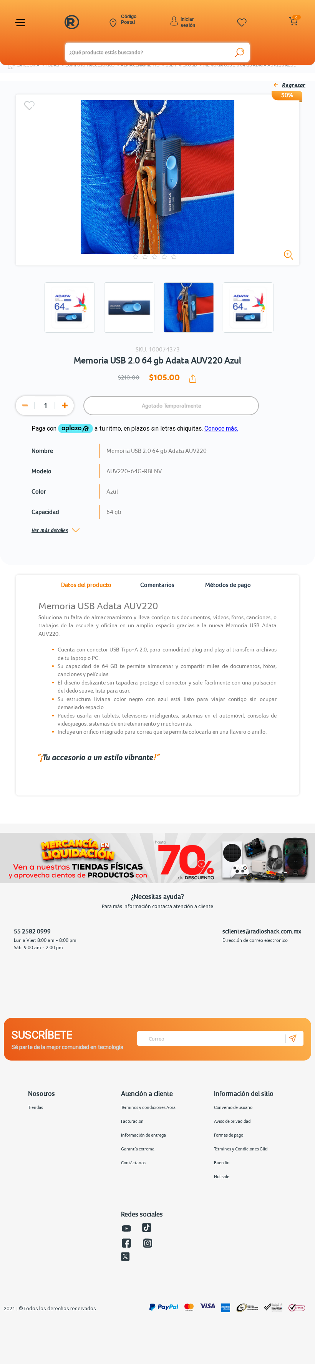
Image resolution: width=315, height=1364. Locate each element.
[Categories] (21, 22)
